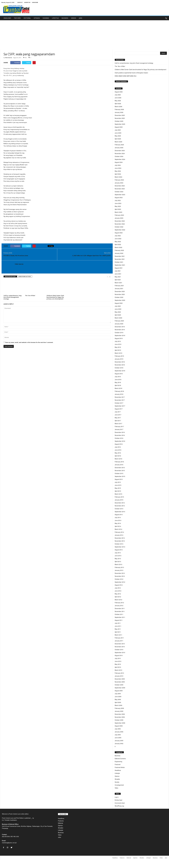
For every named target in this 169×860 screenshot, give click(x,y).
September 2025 (120, 124)
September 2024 (120, 159)
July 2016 (118, 447)
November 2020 (120, 294)
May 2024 (118, 171)
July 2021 (118, 271)
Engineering (118, 761)
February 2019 (119, 356)
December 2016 (120, 432)
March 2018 (118, 388)
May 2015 (118, 488)
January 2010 (119, 676)
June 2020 (118, 309)
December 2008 (120, 714)
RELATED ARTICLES (10, 276)
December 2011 (120, 608)
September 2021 (120, 265)
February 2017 (119, 426)
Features (61, 821)
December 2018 (120, 362)
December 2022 (120, 221)
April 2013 (118, 561)
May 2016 (118, 453)
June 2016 (118, 450)
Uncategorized (119, 785)
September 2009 (120, 688)
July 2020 (118, 306)
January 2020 (119, 324)
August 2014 (119, 514)
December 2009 (120, 679)
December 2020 (120, 291)
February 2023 (119, 215)
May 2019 (118, 347)
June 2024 (118, 168)
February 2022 (119, 250)
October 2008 (119, 720)
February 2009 (119, 708)
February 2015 (119, 497)
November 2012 (120, 576)
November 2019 (120, 330)
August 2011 (119, 620)
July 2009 (118, 694)
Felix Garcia (8, 57)
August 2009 (119, 691)
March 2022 (118, 247)
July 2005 (118, 735)
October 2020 (119, 297)
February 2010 (119, 673)
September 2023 (120, 195)
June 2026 (118, 98)
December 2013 (120, 538)
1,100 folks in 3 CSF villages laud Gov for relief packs (91, 255)
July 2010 (118, 658)
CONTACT (20, 2)
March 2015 (118, 494)
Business (117, 756)
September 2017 (120, 406)
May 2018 (118, 382)
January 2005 (119, 741)
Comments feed (120, 803)
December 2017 (120, 397)
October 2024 (119, 156)
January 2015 (119, 500)
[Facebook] (4, 848)
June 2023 (118, 203)
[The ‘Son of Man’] (35, 286)
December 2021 (120, 256)
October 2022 (119, 227)
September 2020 (120, 300)
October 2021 (119, 262)
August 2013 (119, 550)
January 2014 (119, 535)
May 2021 (118, 277)
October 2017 (119, 403)
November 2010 (120, 647)
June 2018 (118, 379)
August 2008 (119, 726)
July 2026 (118, 95)
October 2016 (119, 438)
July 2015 (118, 482)
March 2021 (118, 283)
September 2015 (120, 476)
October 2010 (119, 650)
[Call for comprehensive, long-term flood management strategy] (13, 286)
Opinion (117, 776)
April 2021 (118, 280)
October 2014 (119, 509)
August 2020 (119, 303)
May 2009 (118, 699)
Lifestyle (117, 773)
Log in (117, 797)
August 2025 (119, 127)
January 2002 (119, 743)
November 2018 (120, 365)
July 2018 (118, 377)
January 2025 (119, 148)
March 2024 (118, 177)
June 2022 (118, 239)
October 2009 (119, 685)
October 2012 (119, 579)
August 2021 (119, 268)
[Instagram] (8, 848)
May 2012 (118, 594)
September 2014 (120, 512)
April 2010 (118, 667)
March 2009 (118, 705)
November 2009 (120, 682)
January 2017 (119, 429)
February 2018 (119, 391)
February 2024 (119, 180)
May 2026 (118, 101)
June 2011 (118, 626)
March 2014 (118, 529)
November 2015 (120, 470)
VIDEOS (73, 18)
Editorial (60, 823)
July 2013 (118, 553)
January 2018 (119, 394)
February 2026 (119, 109)
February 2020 (119, 321)
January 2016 (119, 465)
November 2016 (120, 435)
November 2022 (120, 224)
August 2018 (119, 374)
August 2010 (119, 655)
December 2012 (120, 573)
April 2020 (118, 315)
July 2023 (118, 200)
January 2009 (119, 711)
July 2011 (118, 623)
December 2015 (120, 468)
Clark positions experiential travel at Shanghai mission (131, 73)
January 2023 (119, 218)
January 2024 (119, 183)
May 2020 (118, 312)
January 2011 (119, 641)
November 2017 (120, 400)
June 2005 (118, 738)
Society (117, 782)
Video (116, 788)
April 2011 (118, 632)
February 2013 (119, 567)
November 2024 (120, 153)
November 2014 (120, 506)
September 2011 (120, 617)
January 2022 (119, 253)
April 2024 (118, 174)
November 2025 (120, 118)
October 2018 (119, 368)
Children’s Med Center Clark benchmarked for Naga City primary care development (55, 297)
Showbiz (117, 779)
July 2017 (118, 412)
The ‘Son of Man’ (30, 295)
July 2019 (118, 341)
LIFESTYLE (55, 18)
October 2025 (119, 121)
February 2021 (119, 286)
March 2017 (118, 423)
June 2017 (118, 415)
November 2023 (120, 189)
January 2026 (119, 112)
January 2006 (119, 732)
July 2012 (118, 588)
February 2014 (119, 532)
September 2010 (120, 652)
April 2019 (118, 350)
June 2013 (118, 556)
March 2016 (118, 459)
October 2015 (119, 473)
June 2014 (118, 520)
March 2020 (118, 318)
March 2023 (118, 212)
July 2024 (118, 165)
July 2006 (118, 729)
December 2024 (120, 150)
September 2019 (120, 335)
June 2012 (118, 591)
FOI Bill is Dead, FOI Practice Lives (16, 255)
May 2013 (118, 559)
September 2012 (120, 582)
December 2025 (120, 115)
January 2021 (119, 288)
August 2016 (119, 444)
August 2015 (119, 479)
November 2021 (120, 259)
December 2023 (120, 186)
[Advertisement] (84, 35)
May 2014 (118, 523)
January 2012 (119, 605)
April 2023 (118, 209)
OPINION (37, 18)
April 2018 (118, 385)
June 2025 (118, 133)
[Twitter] (12, 848)
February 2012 (119, 603)
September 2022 (120, 230)
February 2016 (119, 462)
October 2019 (119, 332)
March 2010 (118, 670)
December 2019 (120, 327)
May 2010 (118, 664)
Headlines (118, 770)
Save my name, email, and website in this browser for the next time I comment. (29, 342)
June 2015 (118, 485)
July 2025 (118, 130)
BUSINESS (65, 18)
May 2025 (118, 136)
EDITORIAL (27, 18)
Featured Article (120, 767)
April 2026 (118, 104)
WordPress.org (119, 806)
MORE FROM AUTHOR (24, 276)
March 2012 (118, 600)
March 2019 (118, 353)
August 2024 (119, 162)
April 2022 (118, 244)
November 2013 (120, 541)
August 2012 (119, 585)
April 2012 (118, 597)
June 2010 (118, 661)
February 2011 (119, 638)
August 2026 (119, 92)
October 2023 (119, 192)
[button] (166, 18)
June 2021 (118, 274)
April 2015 (118, 491)
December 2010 (120, 644)
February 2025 (119, 145)
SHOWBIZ (46, 18)
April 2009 (118, 702)
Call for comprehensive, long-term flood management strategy (13, 297)
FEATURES (17, 18)
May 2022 (118, 241)
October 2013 (119, 544)
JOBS (80, 18)
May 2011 (118, 629)
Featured (117, 764)
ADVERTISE (27, 2)
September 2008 (120, 723)
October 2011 (119, 614)
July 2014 (118, 517)
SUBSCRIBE (35, 2)
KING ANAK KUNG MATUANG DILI (125, 76)
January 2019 (119, 359)
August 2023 (119, 197)
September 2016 (120, 441)
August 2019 (119, 338)
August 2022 (119, 233)
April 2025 (118, 139)
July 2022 (118, 236)
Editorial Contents (120, 759)
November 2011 (120, 611)
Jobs (59, 837)
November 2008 (120, 717)
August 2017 (119, 409)
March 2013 (118, 564)
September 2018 (120, 371)
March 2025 (118, 142)
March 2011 (118, 635)
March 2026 (118, 106)
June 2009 (118, 696)
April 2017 (118, 421)
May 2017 (118, 418)
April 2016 (118, 456)
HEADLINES (7, 18)
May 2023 (118, 206)
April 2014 (118, 526)
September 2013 (120, 547)
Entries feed (118, 800)
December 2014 (120, 503)
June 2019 (118, 344)
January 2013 (119, 570)
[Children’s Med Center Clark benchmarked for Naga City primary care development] (56, 286)
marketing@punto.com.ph (9, 842)
